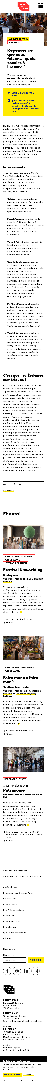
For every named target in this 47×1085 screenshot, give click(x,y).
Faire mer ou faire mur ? (20, 680)
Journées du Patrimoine (15, 788)
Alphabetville (13, 78)
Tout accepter (12, 1074)
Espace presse (10, 904)
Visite (22, 779)
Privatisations (9, 898)
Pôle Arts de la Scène (14, 910)
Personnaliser (9, 1081)
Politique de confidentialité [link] (29, 1081)
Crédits (6, 1045)
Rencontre (15, 42)
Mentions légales (11, 1047)
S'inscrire (36, 960)
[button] (40, 6)
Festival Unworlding (22, 570)
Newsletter (9, 955)
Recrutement (9, 927)
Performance (12, 560)
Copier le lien (8, 491)
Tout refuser (29, 1075)
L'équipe (7, 938)
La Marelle (27, 78)
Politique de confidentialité (16, 1050)
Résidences (8, 915)
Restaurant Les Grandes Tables (19, 893)
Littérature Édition (15, 563)
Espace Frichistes (12, 921)
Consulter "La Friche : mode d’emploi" (22, 876)
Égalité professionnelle (14, 932)
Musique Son (11, 556)
